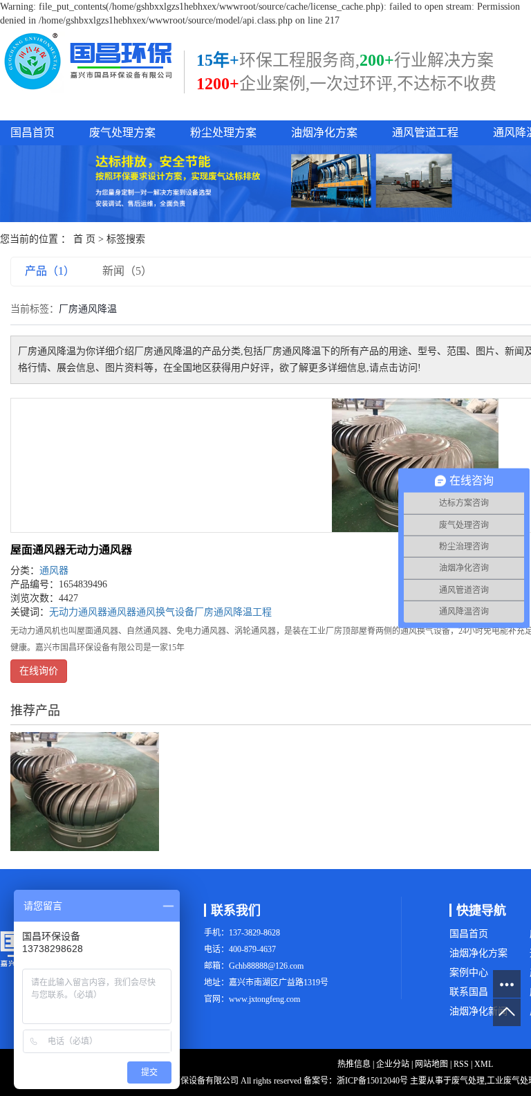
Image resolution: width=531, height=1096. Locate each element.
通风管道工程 (425, 132)
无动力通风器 (78, 612)
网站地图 (431, 1064)
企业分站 (392, 1064)
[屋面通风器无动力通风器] (84, 790)
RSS (461, 1064)
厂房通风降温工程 (233, 612)
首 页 (84, 239)
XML (483, 1064)
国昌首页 (32, 132)
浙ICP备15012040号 (372, 1081)
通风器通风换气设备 (150, 612)
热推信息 (354, 1064)
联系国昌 (468, 992)
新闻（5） (127, 271)
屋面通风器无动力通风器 (71, 550)
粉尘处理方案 (223, 132)
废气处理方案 (122, 132)
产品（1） (50, 271)
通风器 (53, 570)
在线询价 (38, 671)
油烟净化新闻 (478, 1011)
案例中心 (468, 972)
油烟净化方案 (324, 132)
